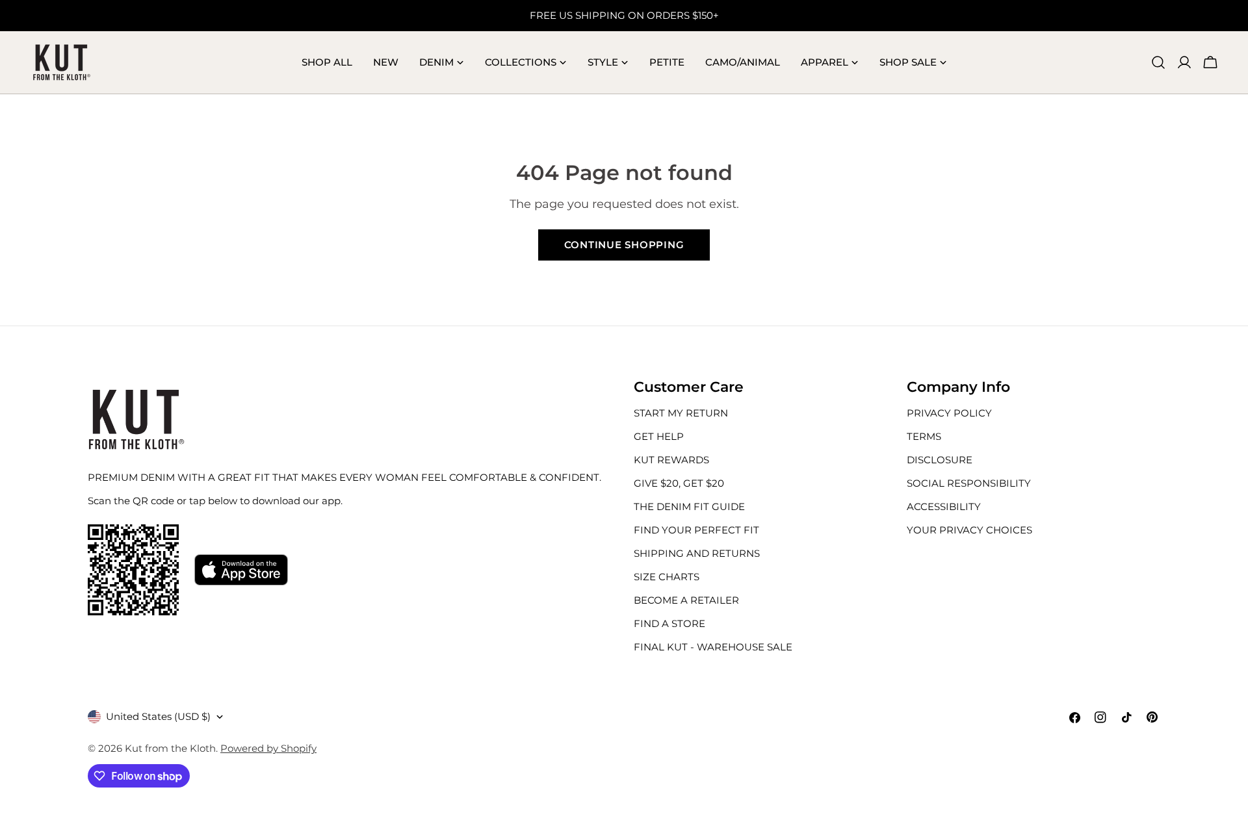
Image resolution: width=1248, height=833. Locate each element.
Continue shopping (624, 244)
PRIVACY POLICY (949, 413)
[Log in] (1184, 62)
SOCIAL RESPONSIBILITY (969, 483)
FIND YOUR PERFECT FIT (696, 530)
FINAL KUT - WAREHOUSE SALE (713, 647)
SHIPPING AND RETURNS (697, 553)
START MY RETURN (681, 413)
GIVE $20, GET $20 (679, 483)
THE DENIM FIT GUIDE (689, 506)
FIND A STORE (669, 623)
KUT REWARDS (671, 460)
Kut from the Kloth (170, 748)
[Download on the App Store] (241, 569)
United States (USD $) (158, 716)
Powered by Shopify (268, 748)
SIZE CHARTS (666, 576)
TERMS (924, 436)
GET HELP (659, 436)
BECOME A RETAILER (686, 600)
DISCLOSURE (939, 460)
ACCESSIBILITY (944, 506)
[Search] (1158, 62)
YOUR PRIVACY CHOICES (969, 530)
